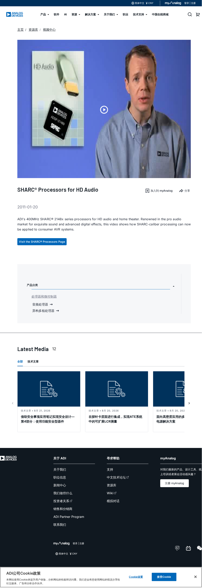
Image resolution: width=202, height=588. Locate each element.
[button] (158, 191)
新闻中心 (59, 485)
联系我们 (59, 525)
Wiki (110, 493)
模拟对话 (113, 501)
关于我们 (59, 469)
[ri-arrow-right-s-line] (189, 403)
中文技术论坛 (116, 477)
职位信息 (59, 477)
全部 (20, 361)
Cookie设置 (136, 576)
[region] (101, 577)
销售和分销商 (62, 509)
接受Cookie (164, 576)
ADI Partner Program (68, 517)
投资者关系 (61, 501)
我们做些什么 (62, 493)
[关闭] (195, 576)
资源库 (111, 485)
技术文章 (33, 361)
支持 (110, 469)
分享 (187, 190)
